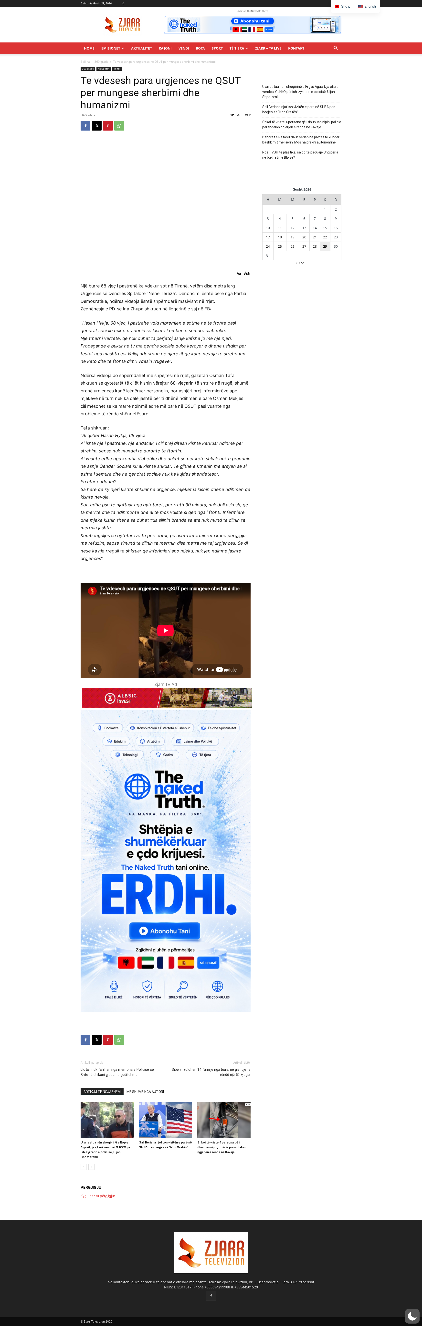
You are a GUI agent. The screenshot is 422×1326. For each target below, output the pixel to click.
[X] (97, 126)
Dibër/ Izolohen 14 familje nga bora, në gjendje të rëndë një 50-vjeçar (211, 1072)
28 (315, 246)
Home (89, 48)
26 (293, 246)
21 (315, 237)
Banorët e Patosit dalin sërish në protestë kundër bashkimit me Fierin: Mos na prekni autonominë (300, 139)
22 (325, 237)
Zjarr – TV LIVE (268, 48)
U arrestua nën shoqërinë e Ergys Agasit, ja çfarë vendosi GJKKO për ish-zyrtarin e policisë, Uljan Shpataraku (300, 92)
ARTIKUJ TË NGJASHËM (102, 1092)
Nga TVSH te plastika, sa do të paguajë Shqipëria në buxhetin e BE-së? (300, 154)
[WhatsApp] (119, 126)
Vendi (184, 48)
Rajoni (165, 48)
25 (280, 246)
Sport (217, 48)
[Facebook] (123, 3)
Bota (200, 48)
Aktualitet (141, 48)
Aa (239, 273)
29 (325, 246)
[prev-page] (84, 1167)
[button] (335, 48)
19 (293, 237)
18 (280, 237)
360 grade (101, 62)
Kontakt (296, 48)
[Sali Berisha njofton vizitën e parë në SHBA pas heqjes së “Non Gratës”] (165, 1120)
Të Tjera (237, 48)
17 (268, 237)
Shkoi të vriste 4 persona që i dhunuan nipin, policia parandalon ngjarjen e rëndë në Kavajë (221, 1147)
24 (268, 246)
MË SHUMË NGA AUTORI (145, 1092)
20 (304, 237)
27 (304, 246)
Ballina (85, 62)
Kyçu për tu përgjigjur (98, 1196)
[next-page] (91, 1167)
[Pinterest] (108, 126)
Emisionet (110, 48)
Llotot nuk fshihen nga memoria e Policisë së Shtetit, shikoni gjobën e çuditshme (117, 1072)
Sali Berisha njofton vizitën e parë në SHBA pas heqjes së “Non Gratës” (298, 109)
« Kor (300, 263)
